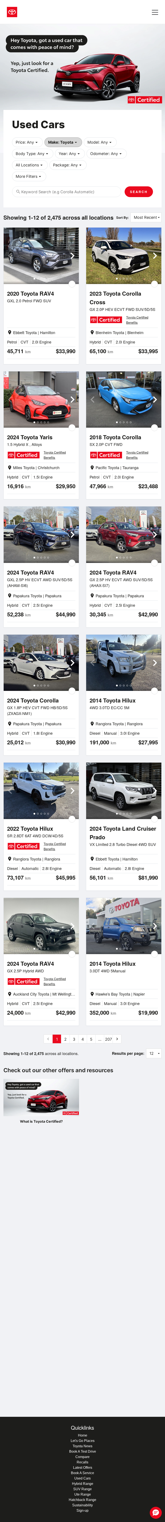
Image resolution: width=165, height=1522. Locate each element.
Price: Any (27, 142)
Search (139, 191)
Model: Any (100, 142)
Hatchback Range (82, 1500)
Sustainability (82, 1505)
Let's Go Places (83, 1441)
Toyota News (82, 1446)
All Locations (30, 165)
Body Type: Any (33, 153)
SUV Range (82, 1489)
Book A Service (82, 1473)
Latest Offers (82, 1467)
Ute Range (82, 1494)
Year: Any (70, 153)
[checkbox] (72, 284)
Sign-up (82, 1510)
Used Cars (82, 1478)
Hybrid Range (82, 1484)
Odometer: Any (106, 153)
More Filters (29, 176)
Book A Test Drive (82, 1451)
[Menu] (155, 12)
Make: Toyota (63, 142)
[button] (156, 1513)
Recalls (82, 1462)
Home (82, 1435)
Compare (82, 1457)
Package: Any (68, 165)
